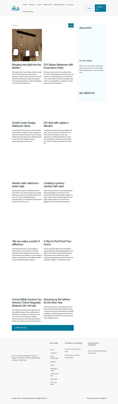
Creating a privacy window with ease (54, 185)
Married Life (47, 5)
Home (25, 5)
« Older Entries (20, 327)
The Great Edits (28, 12)
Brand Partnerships (54, 357)
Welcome (32, 5)
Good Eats (70, 5)
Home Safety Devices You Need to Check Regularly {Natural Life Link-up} (27, 302)
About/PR (54, 353)
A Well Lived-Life (59, 5)
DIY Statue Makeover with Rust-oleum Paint (58, 66)
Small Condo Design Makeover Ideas (24, 124)
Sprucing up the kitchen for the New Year (57, 301)
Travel (39, 5)
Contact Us (100, 8)
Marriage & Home (54, 369)
